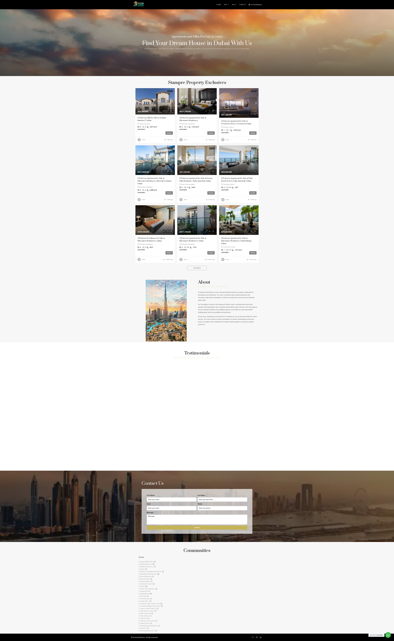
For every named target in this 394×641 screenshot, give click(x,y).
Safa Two (143, 618)
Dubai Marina (144, 594)
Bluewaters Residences (148, 574)
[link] (155, 101)
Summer (143, 628)
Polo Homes (144, 616)
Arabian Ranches (146, 564)
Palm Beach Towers (147, 611)
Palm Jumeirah (145, 613)
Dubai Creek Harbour (147, 589)
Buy (225, 4)
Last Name (201, 495)
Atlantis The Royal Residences (150, 571)
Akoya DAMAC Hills (146, 562)
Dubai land (143, 591)
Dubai (142, 586)
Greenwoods (144, 599)
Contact (242, 4)
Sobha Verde (144, 623)
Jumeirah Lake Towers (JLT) (150, 604)
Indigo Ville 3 (144, 601)
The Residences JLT (147, 631)
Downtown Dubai (146, 584)
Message (150, 512)
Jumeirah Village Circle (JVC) (150, 606)
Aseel (142, 569)
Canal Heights (145, 581)
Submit (197, 527)
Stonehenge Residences (148, 626)
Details (169, 133)
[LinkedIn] (261, 637)
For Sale (170, 91)
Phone (200, 504)
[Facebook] (253, 637)
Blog (234, 4)
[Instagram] (257, 637)
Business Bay (144, 579)
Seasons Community (147, 621)
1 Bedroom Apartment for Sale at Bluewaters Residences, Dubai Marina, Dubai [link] (236, 241)
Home (218, 4)
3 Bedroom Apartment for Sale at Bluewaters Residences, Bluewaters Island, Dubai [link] (154, 181)
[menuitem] (255, 5)
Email (149, 504)
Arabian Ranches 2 (146, 567)
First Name (151, 495)
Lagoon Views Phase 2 (148, 608)
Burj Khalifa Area (145, 576)
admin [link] (143, 139)
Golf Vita (143, 596)
